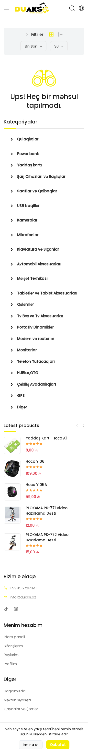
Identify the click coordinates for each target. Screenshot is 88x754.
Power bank (28, 153)
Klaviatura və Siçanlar (38, 249)
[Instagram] (15, 609)
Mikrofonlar (28, 234)
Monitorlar (27, 350)
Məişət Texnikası (32, 278)
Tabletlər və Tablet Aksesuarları (47, 293)
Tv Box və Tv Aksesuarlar (40, 315)
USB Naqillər (28, 205)
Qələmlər (25, 304)
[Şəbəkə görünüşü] (51, 34)
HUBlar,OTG (27, 372)
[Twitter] (6, 609)
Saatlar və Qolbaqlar (37, 191)
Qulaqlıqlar (28, 139)
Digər (22, 407)
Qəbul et (58, 744)
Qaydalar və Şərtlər (21, 708)
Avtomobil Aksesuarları (39, 264)
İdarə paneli (14, 636)
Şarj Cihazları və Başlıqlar (41, 176)
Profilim (10, 663)
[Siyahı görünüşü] (60, 34)
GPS (21, 395)
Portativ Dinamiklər (35, 327)
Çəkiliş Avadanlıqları (36, 384)
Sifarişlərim (13, 645)
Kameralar (27, 220)
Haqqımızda (14, 690)
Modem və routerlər (35, 338)
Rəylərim (11, 654)
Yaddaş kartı (29, 165)
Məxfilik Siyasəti (17, 700)
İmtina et (31, 744)
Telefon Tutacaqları (36, 361)
